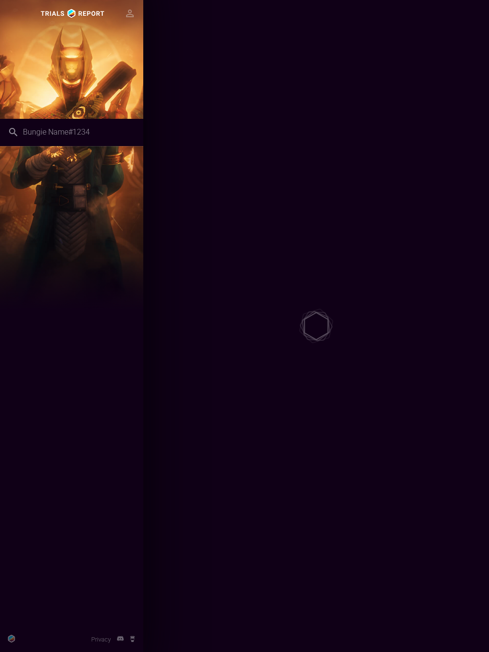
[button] (130, 13)
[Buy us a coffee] (132, 639)
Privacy (101, 639)
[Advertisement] (71, 567)
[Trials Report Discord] (120, 639)
